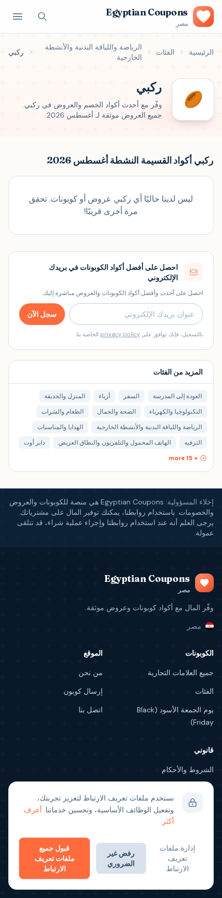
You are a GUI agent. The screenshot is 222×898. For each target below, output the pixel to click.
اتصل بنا (90, 709)
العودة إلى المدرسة (177, 396)
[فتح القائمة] (17, 16)
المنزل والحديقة (64, 396)
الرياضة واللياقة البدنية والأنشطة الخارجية (93, 52)
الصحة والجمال (116, 411)
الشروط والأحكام (188, 769)
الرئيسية (201, 52)
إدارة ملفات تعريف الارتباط (177, 858)
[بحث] (42, 16)
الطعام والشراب (62, 411)
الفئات (165, 52)
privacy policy (120, 334)
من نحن (90, 672)
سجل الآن (42, 314)
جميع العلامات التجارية (181, 672)
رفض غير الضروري (121, 858)
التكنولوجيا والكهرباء (175, 411)
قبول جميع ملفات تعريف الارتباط (55, 858)
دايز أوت (34, 442)
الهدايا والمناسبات (60, 427)
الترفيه (193, 442)
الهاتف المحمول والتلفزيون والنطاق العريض (114, 442)
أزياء (104, 396)
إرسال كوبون (83, 691)
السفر (131, 396)
